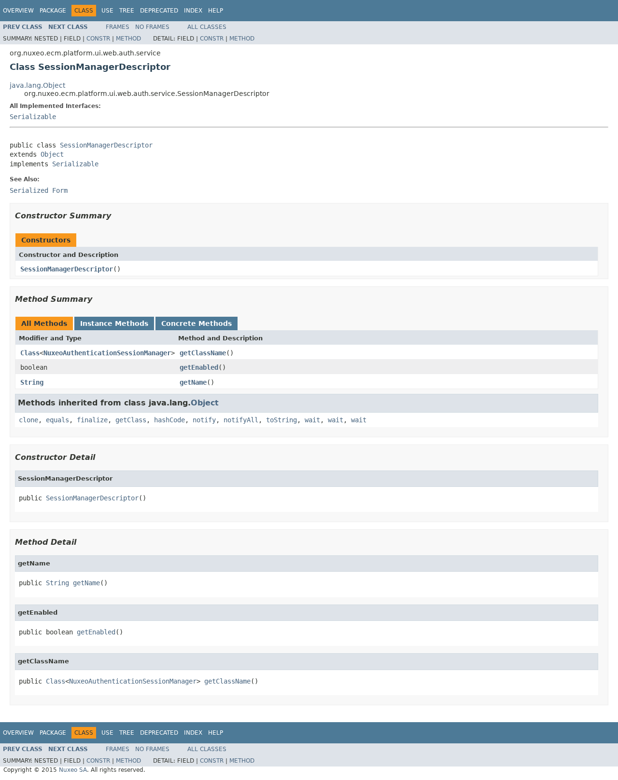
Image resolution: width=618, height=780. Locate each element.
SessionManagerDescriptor (106, 145)
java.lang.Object (37, 85)
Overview (18, 10)
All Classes (206, 27)
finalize (92, 420)
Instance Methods (114, 323)
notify (204, 420)
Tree (126, 10)
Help (215, 10)
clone (28, 420)
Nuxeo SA (73, 770)
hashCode (169, 420)
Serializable (33, 117)
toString (281, 420)
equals (57, 420)
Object (52, 154)
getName (193, 382)
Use (107, 10)
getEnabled (199, 367)
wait (312, 420)
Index (193, 10)
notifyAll (241, 420)
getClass (130, 420)
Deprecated (159, 10)
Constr (98, 38)
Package (53, 10)
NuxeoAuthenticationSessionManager (107, 353)
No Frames (152, 27)
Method (128, 38)
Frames (117, 27)
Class (30, 353)
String (31, 382)
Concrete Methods (196, 323)
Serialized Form (39, 190)
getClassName (203, 353)
